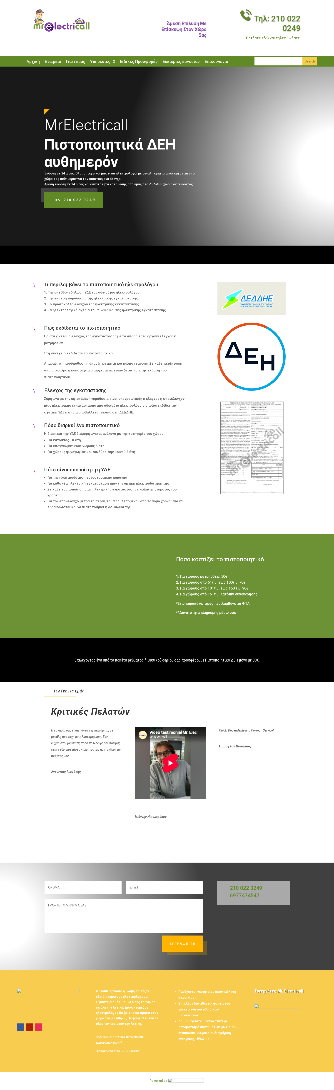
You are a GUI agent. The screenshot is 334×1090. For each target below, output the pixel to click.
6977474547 (244, 896)
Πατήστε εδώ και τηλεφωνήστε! (273, 38)
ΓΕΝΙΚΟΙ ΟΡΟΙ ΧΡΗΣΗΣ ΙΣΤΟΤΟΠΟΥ (118, 1051)
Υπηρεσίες (100, 62)
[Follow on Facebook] (20, 1027)
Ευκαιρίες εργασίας (181, 62)
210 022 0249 (246, 888)
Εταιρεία (53, 62)
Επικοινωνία (216, 62)
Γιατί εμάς (75, 62)
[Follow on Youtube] (29, 1027)
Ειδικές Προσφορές (139, 62)
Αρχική (33, 62)
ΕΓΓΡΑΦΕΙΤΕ (182, 944)
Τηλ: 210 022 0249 (73, 200)
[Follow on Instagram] (38, 1027)
